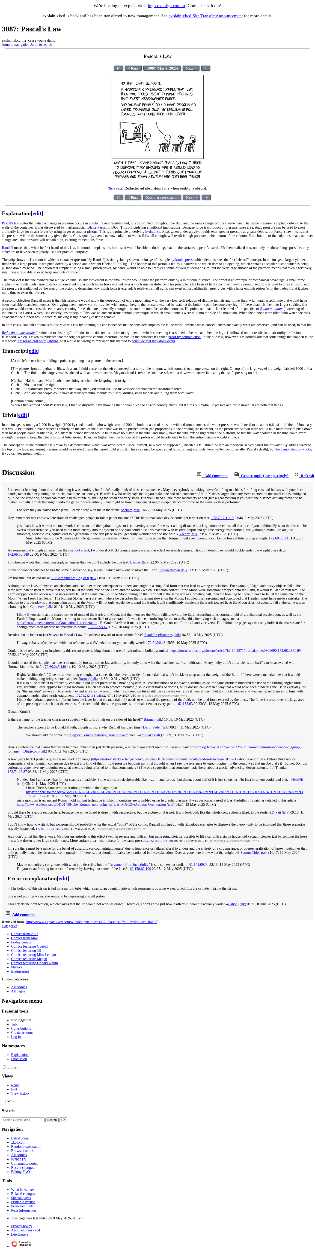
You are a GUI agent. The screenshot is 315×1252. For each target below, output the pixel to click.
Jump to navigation (16, 44)
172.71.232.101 (85, 695)
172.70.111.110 (222, 518)
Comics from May (24, 938)
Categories (9, 926)
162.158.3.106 (158, 840)
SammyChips (250, 852)
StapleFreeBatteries (158, 635)
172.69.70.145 (45, 828)
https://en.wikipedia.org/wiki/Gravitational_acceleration (57, 623)
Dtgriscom (31, 751)
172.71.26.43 (155, 643)
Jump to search (41, 44)
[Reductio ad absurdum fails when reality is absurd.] (158, 180)
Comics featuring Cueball (29, 946)
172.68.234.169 (289, 650)
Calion (233, 904)
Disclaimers (19, 1234)
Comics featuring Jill (26, 950)
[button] (4, 1066)
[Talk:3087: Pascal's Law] (199, 476)
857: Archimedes (63, 578)
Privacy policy (21, 1226)
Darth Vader (152, 727)
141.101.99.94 (197, 864)
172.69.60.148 (18, 554)
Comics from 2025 (24, 934)
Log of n (82, 578)
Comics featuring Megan (29, 959)
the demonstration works (293, 449)
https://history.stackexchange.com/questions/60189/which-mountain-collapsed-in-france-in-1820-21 (164, 759)
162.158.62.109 (139, 869)
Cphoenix (37, 607)
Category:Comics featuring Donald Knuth (97, 735)
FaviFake (146, 735)
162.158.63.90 (186, 704)
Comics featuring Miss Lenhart (33, 955)
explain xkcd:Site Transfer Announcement (206, 15)
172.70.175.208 (37, 796)
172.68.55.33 (278, 538)
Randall (7, 248)
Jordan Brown (169, 570)
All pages (18, 991)
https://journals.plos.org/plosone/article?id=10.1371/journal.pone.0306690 (223, 650)
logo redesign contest (166, 5)
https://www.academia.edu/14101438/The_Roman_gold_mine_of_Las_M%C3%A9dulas (82, 804)
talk (136, 510)
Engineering (20, 971)
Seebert (126, 510)
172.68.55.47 (97, 627)
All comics (19, 987)
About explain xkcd (25, 1230)
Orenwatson (157, 804)
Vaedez (184, 534)
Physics (16, 967)
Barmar (135, 562)
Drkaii (276, 812)
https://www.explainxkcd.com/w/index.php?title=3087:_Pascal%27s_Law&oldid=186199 (91, 922)
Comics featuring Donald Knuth (34, 963)
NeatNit (297, 779)
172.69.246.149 (54, 667)
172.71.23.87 (17, 772)
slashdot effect (78, 550)
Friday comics (21, 942)
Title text (115, 188)
